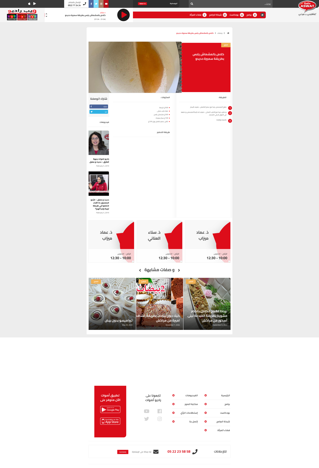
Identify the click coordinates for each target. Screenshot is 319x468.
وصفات (219, 33)
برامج (249, 15)
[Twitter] (96, 4)
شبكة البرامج (215, 15)
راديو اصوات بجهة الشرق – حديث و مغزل (99, 160)
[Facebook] (91, 4)
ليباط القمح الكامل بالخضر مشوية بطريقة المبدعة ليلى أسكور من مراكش (207, 315)
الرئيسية (225, 395)
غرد (106, 111)
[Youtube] (106, 4)
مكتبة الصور (191, 404)
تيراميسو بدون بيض (118, 320)
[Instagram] (101, 4)
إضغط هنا (122, 451)
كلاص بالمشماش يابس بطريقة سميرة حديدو (85, 15)
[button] (192, 4)
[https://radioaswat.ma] (228, 33)
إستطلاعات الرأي (189, 413)
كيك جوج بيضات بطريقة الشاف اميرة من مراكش (158, 318)
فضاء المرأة (196, 15)
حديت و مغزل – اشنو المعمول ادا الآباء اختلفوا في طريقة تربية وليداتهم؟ (100, 204)
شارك (105, 106)
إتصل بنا (193, 421)
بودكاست (234, 15)
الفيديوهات (191, 395)
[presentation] (46, 13)
